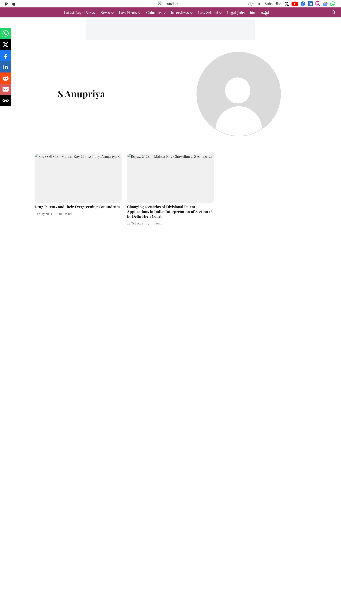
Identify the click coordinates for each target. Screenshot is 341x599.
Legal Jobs (235, 12)
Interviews (180, 12)
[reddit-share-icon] (5, 80)
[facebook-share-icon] (5, 58)
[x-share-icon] (5, 46)
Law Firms (128, 12)
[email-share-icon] (5, 91)
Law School (208, 12)
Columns (153, 12)
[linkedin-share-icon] (5, 69)
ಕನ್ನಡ (265, 12)
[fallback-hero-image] (78, 178)
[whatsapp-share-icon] (5, 35)
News (105, 12)
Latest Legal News (79, 12)
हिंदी (253, 12)
